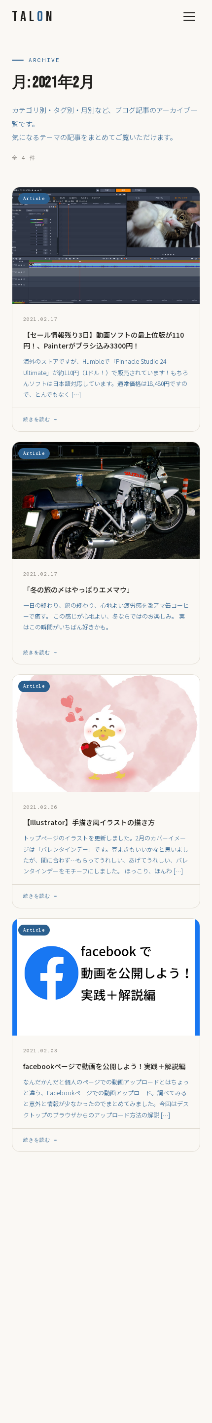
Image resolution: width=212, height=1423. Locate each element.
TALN (33, 16)
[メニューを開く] (189, 17)
